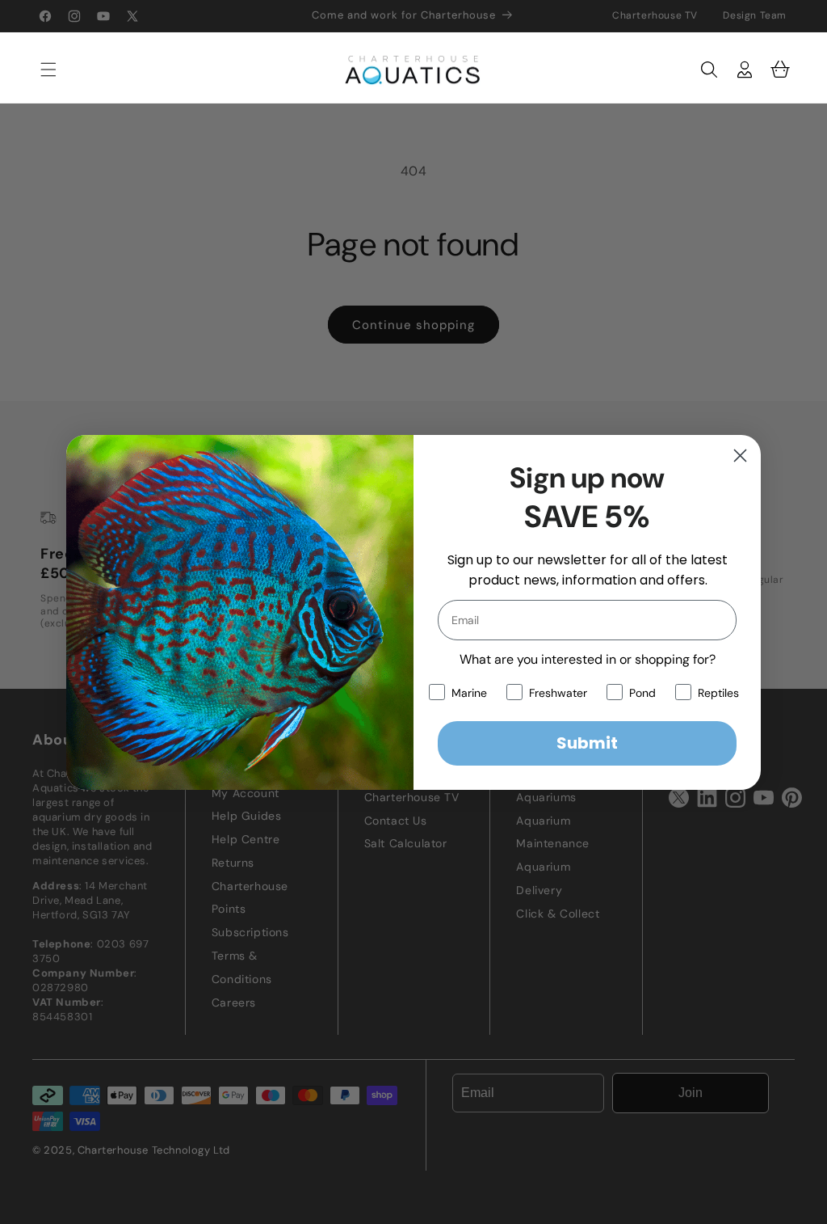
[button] (40, 69)
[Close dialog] (740, 455)
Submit (587, 743)
